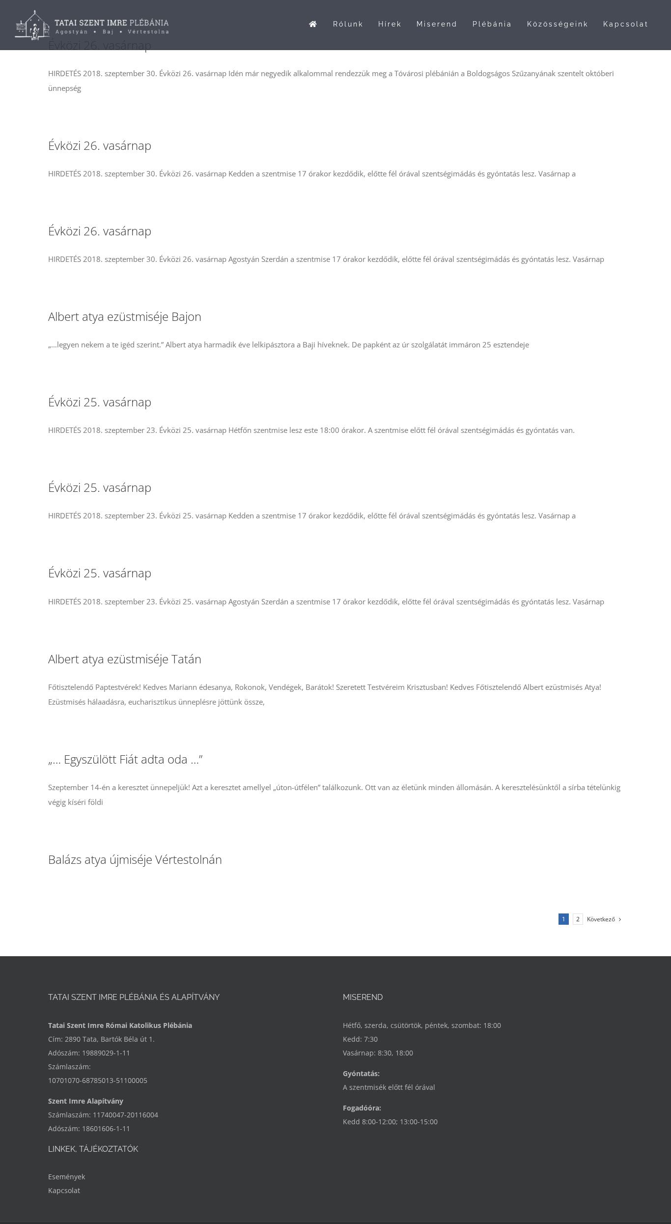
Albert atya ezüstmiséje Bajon (124, 316)
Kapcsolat (64, 1190)
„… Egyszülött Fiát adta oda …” (125, 759)
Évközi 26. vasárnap (99, 145)
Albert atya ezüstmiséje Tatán (124, 659)
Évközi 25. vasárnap (99, 402)
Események (66, 1176)
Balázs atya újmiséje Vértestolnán (135, 859)
